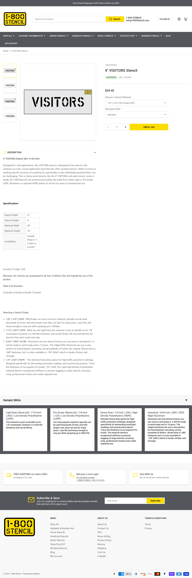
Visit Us (101, 552)
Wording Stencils (150, 36)
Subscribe (155, 500)
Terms (148, 524)
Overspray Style (112, 108)
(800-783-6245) (90, 480)
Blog (168, 36)
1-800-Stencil (111, 65)
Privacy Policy (104, 540)
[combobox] (79, 19)
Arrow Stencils (58, 36)
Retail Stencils (105, 36)
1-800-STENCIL (134, 17)
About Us (102, 524)
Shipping (102, 548)
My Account (11, 43)
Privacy (148, 528)
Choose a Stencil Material (118, 97)
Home (5, 51)
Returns (101, 544)
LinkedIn (102, 556)
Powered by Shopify (31, 574)
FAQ (100, 532)
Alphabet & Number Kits (31, 36)
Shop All (7, 36)
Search (116, 19)
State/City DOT (127, 36)
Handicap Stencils (81, 36)
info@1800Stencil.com (137, 20)
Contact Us (103, 528)
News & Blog (104, 536)
